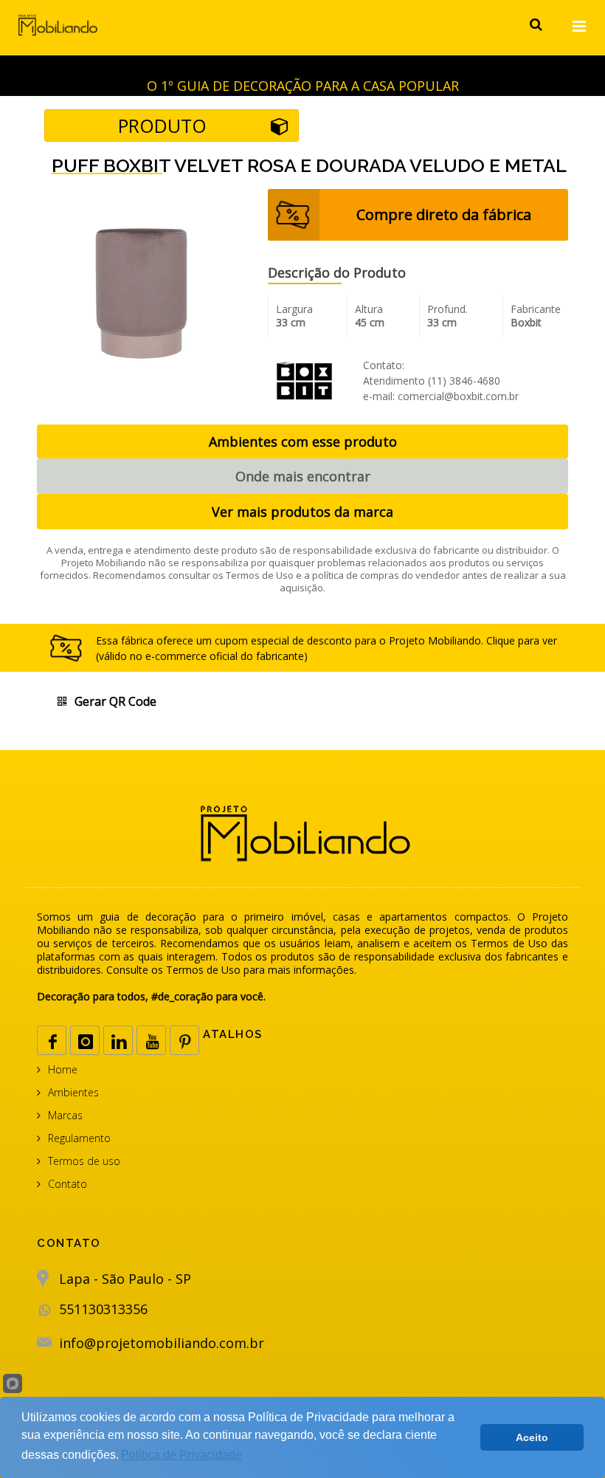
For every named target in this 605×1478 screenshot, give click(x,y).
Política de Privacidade (181, 1454)
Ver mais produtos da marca (302, 511)
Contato (67, 1184)
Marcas (65, 1115)
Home (62, 1069)
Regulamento (79, 1138)
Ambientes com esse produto (303, 441)
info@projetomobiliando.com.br (161, 1343)
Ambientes (73, 1092)
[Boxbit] (304, 379)
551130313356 (103, 1309)
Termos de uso (84, 1161)
